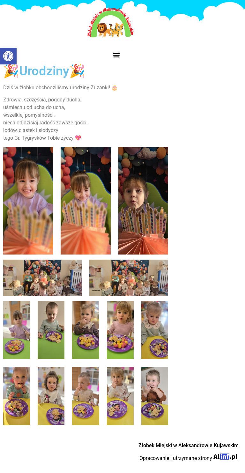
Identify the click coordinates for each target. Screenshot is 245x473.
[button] (116, 54)
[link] (8, 56)
